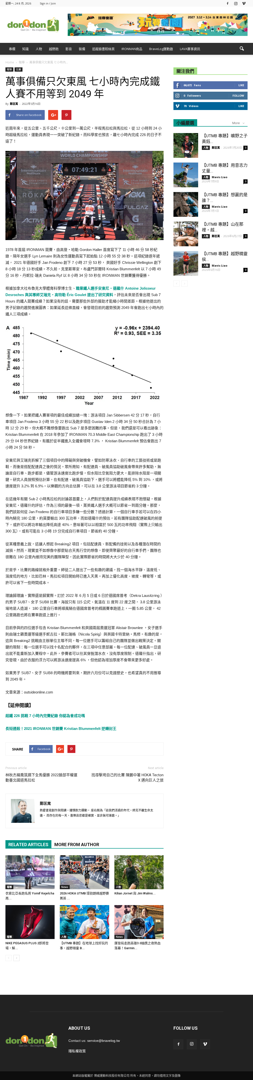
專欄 (12, 49)
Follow (238, 95)
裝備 (82, 49)
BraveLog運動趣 (161, 49)
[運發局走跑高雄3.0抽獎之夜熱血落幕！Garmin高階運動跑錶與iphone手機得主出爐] (139, 922)
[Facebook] (227, 3)
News (64, 887)
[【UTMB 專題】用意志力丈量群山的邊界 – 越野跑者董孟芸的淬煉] (185, 175)
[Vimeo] (244, 3)
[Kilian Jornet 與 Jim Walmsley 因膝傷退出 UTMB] (139, 872)
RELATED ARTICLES (28, 844)
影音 (68, 49)
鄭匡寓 (14, 104)
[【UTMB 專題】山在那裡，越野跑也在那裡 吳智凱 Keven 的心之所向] (185, 234)
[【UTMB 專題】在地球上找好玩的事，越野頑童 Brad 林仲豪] (84, 922)
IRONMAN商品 (132, 49)
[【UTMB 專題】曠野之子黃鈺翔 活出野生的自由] (185, 145)
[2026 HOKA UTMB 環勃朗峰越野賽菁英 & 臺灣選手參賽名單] (84, 872)
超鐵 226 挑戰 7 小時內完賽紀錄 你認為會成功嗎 (45, 716)
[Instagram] (235, 3)
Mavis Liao (219, 177)
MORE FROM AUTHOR (76, 844)
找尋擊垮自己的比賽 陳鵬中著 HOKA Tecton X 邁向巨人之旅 (127, 777)
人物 (39, 49)
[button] (242, 49)
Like (241, 85)
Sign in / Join (48, 3)
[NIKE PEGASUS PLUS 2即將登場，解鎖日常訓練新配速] (30, 922)
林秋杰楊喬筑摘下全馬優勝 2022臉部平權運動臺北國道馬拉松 (41, 777)
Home (9, 62)
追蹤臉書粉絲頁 (103, 49)
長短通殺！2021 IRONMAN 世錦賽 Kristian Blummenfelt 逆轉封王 (60, 728)
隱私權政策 (77, 1051)
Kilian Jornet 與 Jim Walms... (135, 893)
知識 (25, 49)
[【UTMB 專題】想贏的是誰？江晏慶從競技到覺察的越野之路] (185, 204)
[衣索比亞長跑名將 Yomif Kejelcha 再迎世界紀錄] (30, 872)
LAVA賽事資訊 (190, 49)
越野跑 (54, 49)
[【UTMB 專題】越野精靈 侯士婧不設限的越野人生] (185, 263)
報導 (9, 69)
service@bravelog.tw (103, 1041)
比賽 (18, 69)
